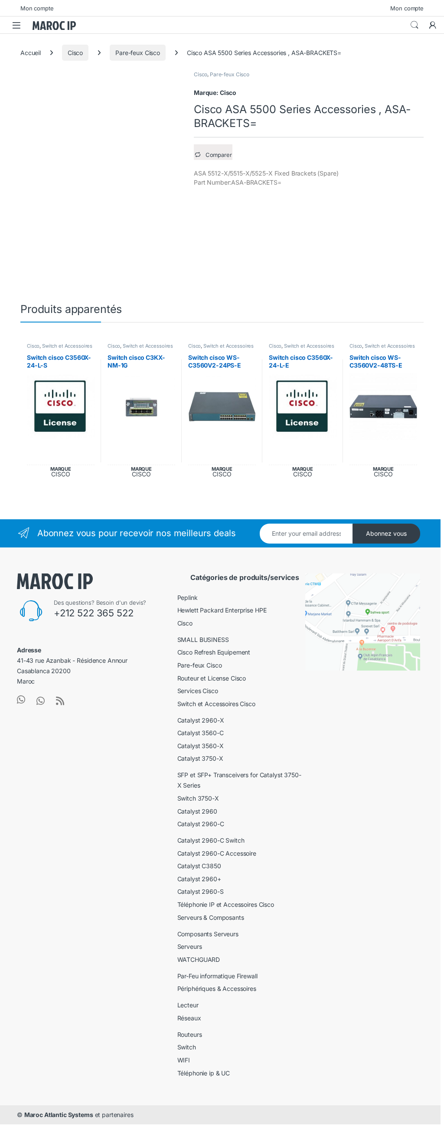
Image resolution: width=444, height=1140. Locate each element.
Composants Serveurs (207, 934)
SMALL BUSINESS (203, 639)
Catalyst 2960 (197, 811)
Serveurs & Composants (210, 917)
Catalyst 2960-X (200, 720)
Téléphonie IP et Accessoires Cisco (225, 904)
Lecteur (188, 1005)
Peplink (187, 597)
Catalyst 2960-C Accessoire (216, 853)
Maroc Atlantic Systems (58, 1114)
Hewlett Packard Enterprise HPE (222, 610)
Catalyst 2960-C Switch (211, 840)
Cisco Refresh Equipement (214, 652)
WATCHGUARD (198, 959)
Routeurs (189, 1034)
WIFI (183, 1060)
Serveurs (189, 946)
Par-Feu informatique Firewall (217, 976)
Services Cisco (197, 690)
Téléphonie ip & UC (203, 1073)
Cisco (75, 52)
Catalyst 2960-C (200, 823)
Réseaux (189, 1018)
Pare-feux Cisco (137, 52)
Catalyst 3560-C (200, 732)
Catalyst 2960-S (200, 891)
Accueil (30, 52)
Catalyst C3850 (199, 866)
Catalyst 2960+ (199, 879)
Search (414, 25)
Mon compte (37, 8)
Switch (186, 1047)
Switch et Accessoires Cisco (59, 348)
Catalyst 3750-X (200, 758)
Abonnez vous (386, 533)
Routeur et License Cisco (211, 678)
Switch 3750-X (198, 798)
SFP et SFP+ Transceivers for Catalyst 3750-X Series (239, 780)
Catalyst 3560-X (200, 745)
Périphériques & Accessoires (216, 988)
